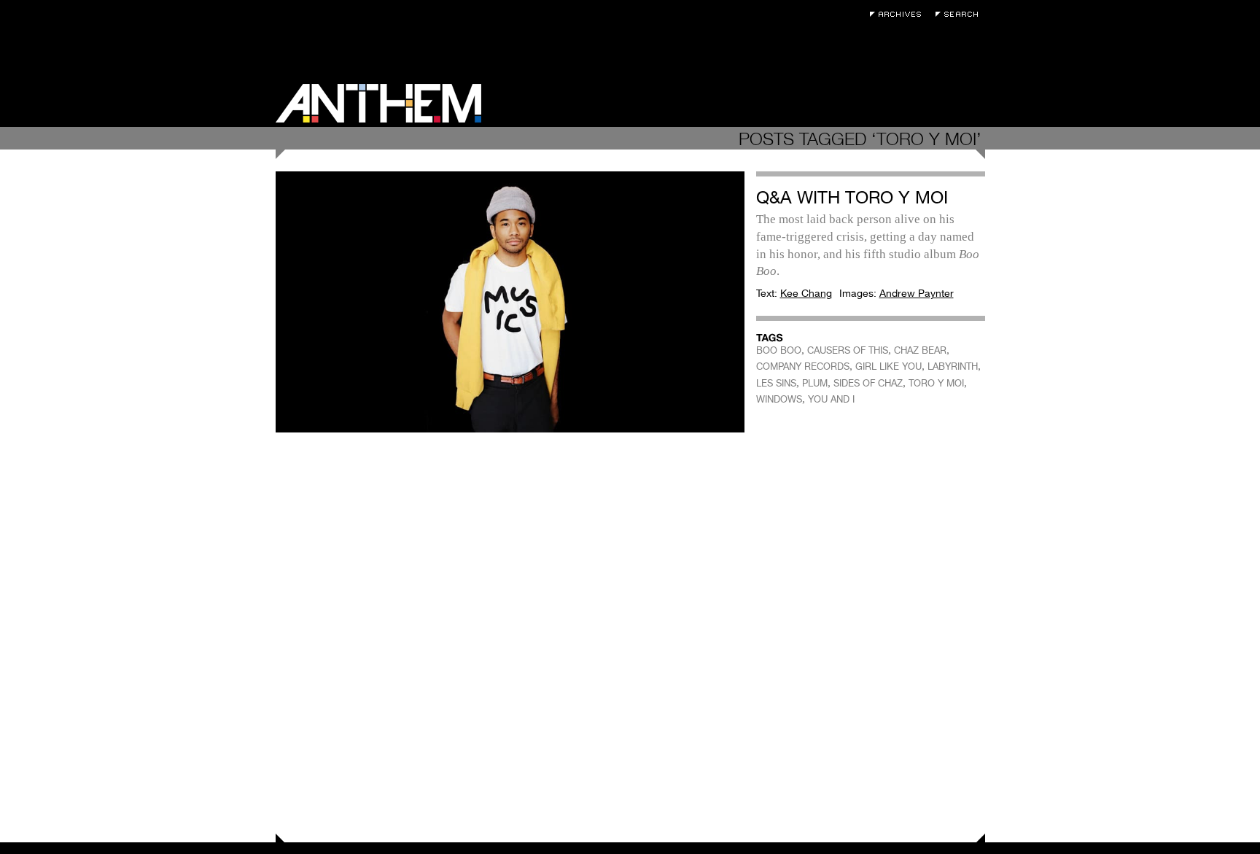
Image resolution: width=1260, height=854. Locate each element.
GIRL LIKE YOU (888, 366)
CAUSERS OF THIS (847, 350)
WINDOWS (779, 399)
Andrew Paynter (916, 293)
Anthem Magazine (378, 103)
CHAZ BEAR (920, 350)
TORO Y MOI (936, 383)
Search (960, 14)
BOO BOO (778, 350)
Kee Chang (806, 293)
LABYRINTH (953, 366)
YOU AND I (831, 399)
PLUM (815, 383)
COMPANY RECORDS (802, 366)
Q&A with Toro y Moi (852, 197)
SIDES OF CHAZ (868, 383)
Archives (899, 14)
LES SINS (776, 383)
